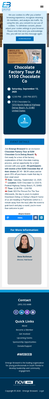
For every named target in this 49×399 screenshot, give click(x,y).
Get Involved (24, 334)
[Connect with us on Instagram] (27, 312)
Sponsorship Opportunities (24, 342)
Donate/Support (24, 346)
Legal (41, 391)
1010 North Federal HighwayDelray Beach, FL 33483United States (26, 107)
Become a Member (24, 329)
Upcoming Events (24, 338)
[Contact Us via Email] (33, 312)
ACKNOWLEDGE (25, 39)
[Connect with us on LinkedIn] (21, 312)
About (24, 325)
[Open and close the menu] (28, 6)
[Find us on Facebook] (16, 312)
